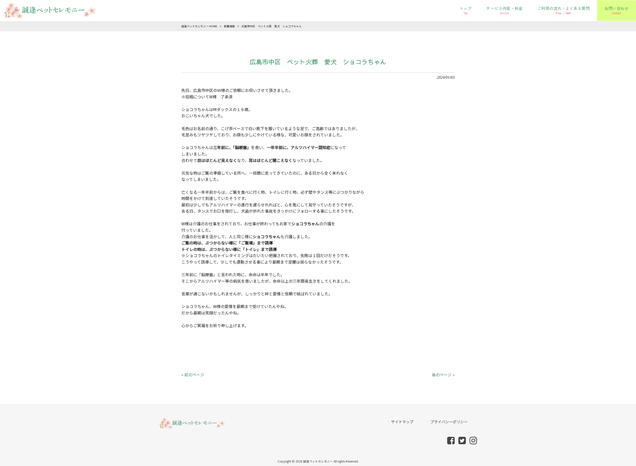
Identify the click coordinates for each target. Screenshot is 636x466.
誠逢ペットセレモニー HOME (199, 26)
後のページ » (443, 375)
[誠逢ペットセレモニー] (50, 16)
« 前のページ (192, 375)
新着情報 (229, 26)
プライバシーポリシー (449, 421)
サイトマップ (402, 421)
